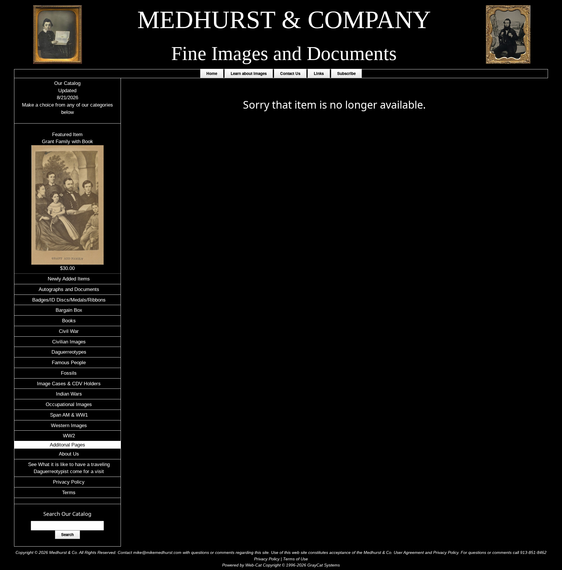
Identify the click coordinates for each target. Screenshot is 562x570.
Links (319, 73)
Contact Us (290, 73)
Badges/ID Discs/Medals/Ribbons (69, 299)
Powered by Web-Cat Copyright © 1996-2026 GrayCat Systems (281, 565)
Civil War (69, 331)
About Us (69, 453)
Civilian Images (69, 341)
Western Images (69, 425)
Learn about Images (249, 73)
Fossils (69, 373)
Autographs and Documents (69, 289)
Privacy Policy (69, 482)
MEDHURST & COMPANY (284, 20)
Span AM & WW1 (69, 414)
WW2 (69, 435)
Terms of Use (295, 559)
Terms (69, 492)
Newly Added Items (69, 278)
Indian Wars (69, 393)
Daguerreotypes (69, 352)
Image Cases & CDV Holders (69, 383)
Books (69, 320)
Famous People (69, 362)
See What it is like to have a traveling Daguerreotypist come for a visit (69, 468)
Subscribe (346, 73)
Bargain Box (69, 310)
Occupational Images (69, 404)
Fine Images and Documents (284, 53)
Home (211, 73)
